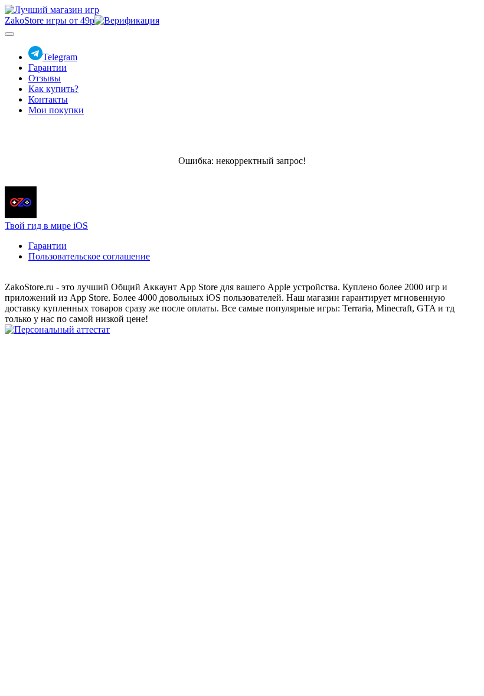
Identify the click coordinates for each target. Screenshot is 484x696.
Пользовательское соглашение (89, 256)
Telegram (59, 57)
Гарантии (47, 68)
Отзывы (44, 78)
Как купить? (53, 89)
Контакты (48, 99)
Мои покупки (56, 110)
